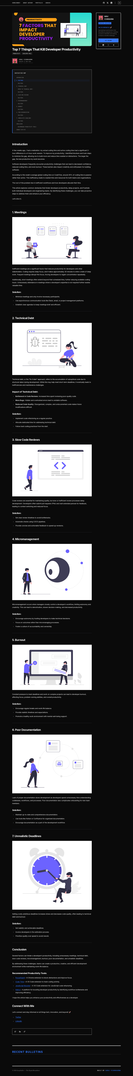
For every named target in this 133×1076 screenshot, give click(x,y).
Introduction (20, 77)
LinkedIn (18, 1021)
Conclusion (19, 124)
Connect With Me (21, 129)
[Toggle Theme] (119, 2)
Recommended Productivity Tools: (27, 127)
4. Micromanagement (21, 100)
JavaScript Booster (22, 986)
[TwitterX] (107, 3)
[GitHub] (104, 3)
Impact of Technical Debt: (25, 89)
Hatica (17, 990)
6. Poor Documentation (22, 112)
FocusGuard (20, 978)
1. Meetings (19, 80)
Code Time (19, 982)
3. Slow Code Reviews (22, 95)
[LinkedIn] (111, 3)
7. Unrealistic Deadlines (23, 118)
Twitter (18, 1017)
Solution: (20, 83)
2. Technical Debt (21, 86)
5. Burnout (19, 106)
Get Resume (108, 40)
